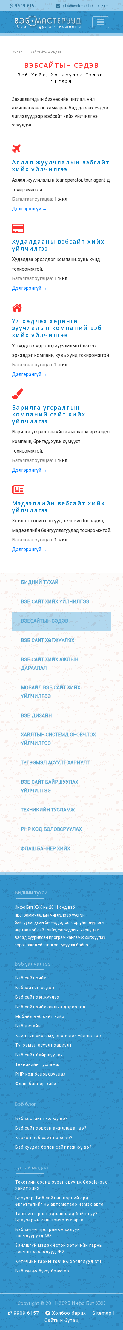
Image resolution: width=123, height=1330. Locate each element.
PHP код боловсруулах (51, 829)
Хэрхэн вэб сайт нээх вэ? (44, 1137)
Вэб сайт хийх (30, 978)
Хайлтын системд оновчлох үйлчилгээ (58, 1035)
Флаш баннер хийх (45, 848)
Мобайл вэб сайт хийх (39, 1016)
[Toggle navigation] (100, 22)
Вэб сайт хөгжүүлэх (47, 640)
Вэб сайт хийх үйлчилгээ (55, 601)
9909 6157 (25, 5)
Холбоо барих (69, 1313)
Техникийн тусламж (48, 810)
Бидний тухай (40, 582)
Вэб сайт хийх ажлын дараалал (50, 1007)
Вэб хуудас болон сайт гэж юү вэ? (53, 1147)
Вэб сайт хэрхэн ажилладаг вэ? (51, 1128)
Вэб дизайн (36, 715)
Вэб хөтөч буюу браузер (42, 1271)
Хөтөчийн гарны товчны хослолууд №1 (58, 1261)
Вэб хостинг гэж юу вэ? (41, 1118)
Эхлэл (17, 52)
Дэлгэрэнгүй (29, 209)
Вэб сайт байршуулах (39, 1055)
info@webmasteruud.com (84, 5)
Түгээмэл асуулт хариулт (55, 763)
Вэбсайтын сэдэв (34, 987)
